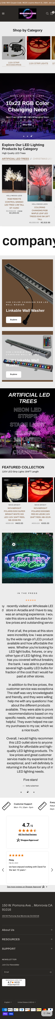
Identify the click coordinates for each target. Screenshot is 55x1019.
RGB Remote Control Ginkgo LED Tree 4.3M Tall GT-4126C (14, 203)
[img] (27, 830)
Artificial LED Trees (15, 158)
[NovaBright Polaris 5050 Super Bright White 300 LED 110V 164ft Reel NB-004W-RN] (14, 489)
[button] (27, 125)
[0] (51, 13)
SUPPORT (9, 948)
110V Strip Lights (38, 63)
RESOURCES (11, 939)
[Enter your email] (50, 972)
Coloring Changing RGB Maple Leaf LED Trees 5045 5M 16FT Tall (40, 213)
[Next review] (52, 870)
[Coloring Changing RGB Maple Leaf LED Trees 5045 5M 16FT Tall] (40, 183)
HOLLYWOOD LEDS (14, 195)
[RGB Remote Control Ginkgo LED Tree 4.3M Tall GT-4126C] (14, 179)
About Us (8, 929)
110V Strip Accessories (13, 64)
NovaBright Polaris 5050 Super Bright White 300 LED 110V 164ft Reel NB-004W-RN (14, 514)
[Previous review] (3, 870)
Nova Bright (14, 505)
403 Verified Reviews (27, 834)
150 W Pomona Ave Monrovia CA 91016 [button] (20, 916)
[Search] (47, 13)
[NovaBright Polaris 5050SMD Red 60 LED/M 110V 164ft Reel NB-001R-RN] (40, 489)
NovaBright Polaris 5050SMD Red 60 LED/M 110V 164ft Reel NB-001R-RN (40, 514)
